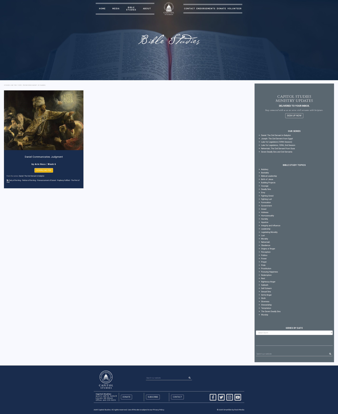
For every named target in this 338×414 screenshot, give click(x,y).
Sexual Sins (266, 292)
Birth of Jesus (267, 179)
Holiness (264, 212)
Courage (264, 186)
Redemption (266, 275)
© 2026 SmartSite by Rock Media (230, 410)
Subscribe (153, 397)
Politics (264, 255)
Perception (266, 252)
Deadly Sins (266, 189)
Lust (263, 235)
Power (264, 259)
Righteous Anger (268, 282)
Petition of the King (29, 180)
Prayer (264, 262)
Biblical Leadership (269, 176)
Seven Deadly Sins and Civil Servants (276, 152)
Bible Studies (131, 8)
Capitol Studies (104, 410)
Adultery (264, 169)
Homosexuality (267, 216)
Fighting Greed (267, 196)
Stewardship (266, 305)
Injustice (264, 222)
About (147, 9)
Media (115, 9)
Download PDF (43, 170)
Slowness (265, 301)
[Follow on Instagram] (229, 397)
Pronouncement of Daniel (46, 180)
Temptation (266, 308)
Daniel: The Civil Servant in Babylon (31, 176)
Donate (221, 9)
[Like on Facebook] (213, 397)
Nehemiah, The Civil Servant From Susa (278, 148)
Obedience (265, 245)
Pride (263, 265)
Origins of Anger (268, 249)
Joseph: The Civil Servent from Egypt (277, 139)
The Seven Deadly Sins (271, 311)
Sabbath (264, 285)
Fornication (266, 202)
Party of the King (15, 180)
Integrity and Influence (270, 226)
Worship (264, 315)
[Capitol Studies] (168, 8)
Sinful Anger (266, 295)
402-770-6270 (109, 400)
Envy (263, 192)
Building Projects (268, 183)
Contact (189, 9)
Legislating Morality (269, 232)
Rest (263, 278)
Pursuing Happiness (269, 272)
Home (102, 9)
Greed (263, 209)
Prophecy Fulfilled (63, 180)
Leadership (265, 229)
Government (266, 206)
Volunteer (234, 9)
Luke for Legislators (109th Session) (276, 142)
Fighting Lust (266, 199)
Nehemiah (265, 242)
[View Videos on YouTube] (238, 397)
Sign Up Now (294, 115)
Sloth (263, 298)
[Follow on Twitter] (221, 397)
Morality (264, 239)
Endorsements (205, 9)
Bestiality (265, 173)
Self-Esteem (266, 288)
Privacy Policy (158, 410)
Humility (264, 219)
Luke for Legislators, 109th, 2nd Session (278, 145)
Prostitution (266, 268)
